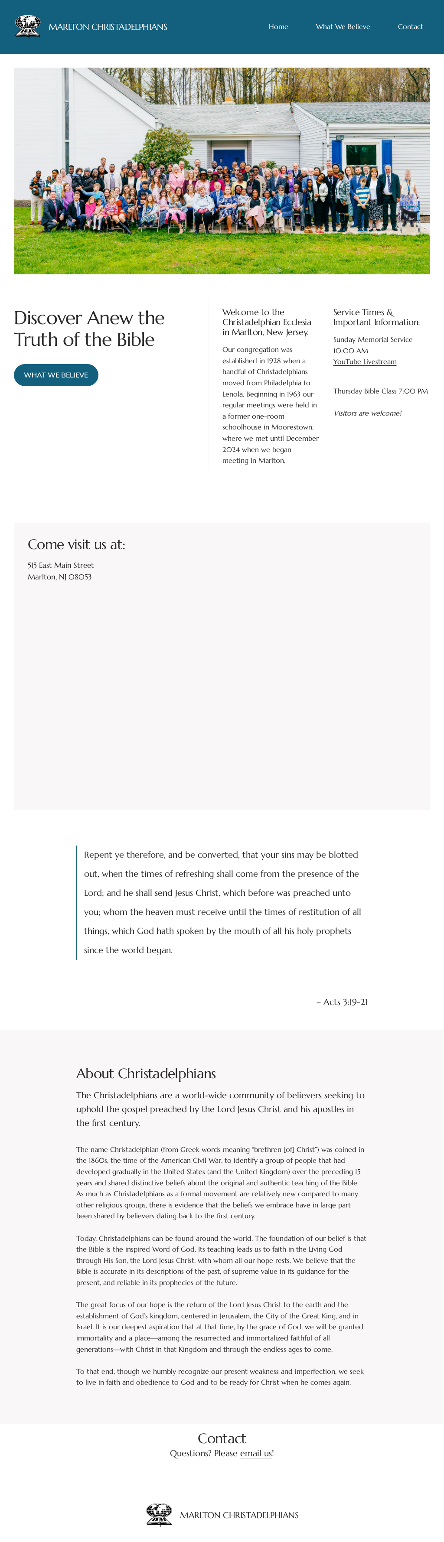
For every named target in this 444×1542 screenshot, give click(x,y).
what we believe (56, 375)
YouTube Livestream (365, 361)
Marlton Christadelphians (108, 27)
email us (256, 1453)
